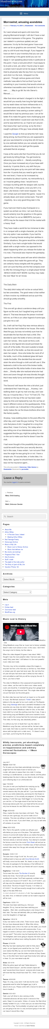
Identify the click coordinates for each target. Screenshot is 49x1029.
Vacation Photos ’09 (12, 567)
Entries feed (9, 607)
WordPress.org (10, 612)
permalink (25, 469)
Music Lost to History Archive (17, 547)
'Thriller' (28, 699)
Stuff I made (9, 559)
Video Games (31, 467)
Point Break (31, 842)
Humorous (23, 467)
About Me (8, 529)
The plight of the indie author (14, 562)
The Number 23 (24, 873)
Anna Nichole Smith (32, 859)
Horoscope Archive (11, 542)
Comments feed (10, 609)
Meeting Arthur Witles (14, 537)
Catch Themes (31, 1026)
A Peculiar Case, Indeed (15, 534)
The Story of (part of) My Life (15, 564)
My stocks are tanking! (13, 552)
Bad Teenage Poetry (12, 539)
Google (15, 133)
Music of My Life (10, 544)
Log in (7, 604)
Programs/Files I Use (12, 554)
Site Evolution (9, 557)
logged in (15, 482)
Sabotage (14, 704)
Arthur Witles (9, 532)
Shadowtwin (29, 25)
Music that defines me (15, 549)
